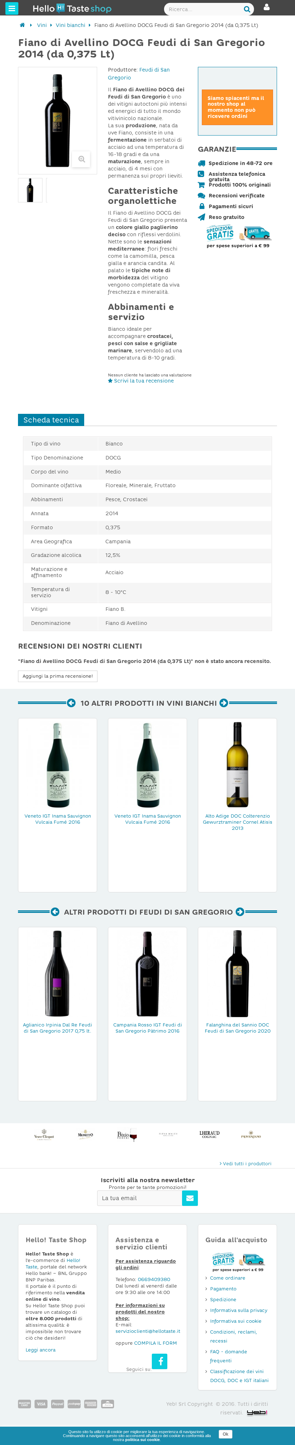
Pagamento (223, 1288)
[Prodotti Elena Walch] (127, 1134)
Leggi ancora (40, 1350)
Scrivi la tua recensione (143, 381)
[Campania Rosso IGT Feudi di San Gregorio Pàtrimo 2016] (147, 973)
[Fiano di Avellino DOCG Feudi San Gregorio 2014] (30, 190)
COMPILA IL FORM (155, 1343)
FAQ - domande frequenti (228, 1356)
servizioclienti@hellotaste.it (147, 1331)
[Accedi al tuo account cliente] (267, 10)
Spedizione (223, 1299)
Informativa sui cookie (236, 1321)
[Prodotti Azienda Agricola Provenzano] (209, 1134)
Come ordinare (227, 1278)
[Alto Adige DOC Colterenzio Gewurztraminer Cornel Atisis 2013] (237, 764)
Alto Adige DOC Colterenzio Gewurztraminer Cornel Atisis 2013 (237, 822)
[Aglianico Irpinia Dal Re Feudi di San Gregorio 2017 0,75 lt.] (57, 973)
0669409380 (154, 1279)
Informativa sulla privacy (238, 1310)
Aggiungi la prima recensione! (58, 676)
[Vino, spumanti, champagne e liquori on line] (46, 8)
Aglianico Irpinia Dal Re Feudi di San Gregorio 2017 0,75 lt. (57, 1028)
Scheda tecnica (51, 420)
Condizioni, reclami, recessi (233, 1336)
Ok (225, 1434)
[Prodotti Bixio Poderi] (85, 1134)
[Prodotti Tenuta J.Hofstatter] (251, 1134)
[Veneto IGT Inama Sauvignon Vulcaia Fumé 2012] (57, 764)
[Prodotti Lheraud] (168, 1134)
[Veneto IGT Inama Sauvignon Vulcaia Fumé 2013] (147, 764)
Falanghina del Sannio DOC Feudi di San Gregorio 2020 (238, 1028)
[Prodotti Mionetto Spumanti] (44, 1134)
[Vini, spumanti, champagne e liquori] (22, 25)
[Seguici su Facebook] (159, 1361)
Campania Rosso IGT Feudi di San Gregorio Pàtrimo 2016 (147, 1028)
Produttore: (123, 70)
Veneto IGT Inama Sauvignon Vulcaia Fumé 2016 (57, 819)
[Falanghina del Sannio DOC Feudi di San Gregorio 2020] (237, 973)
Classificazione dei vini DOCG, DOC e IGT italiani (239, 1376)
